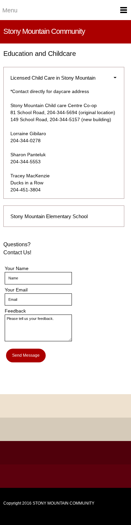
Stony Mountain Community (44, 31)
